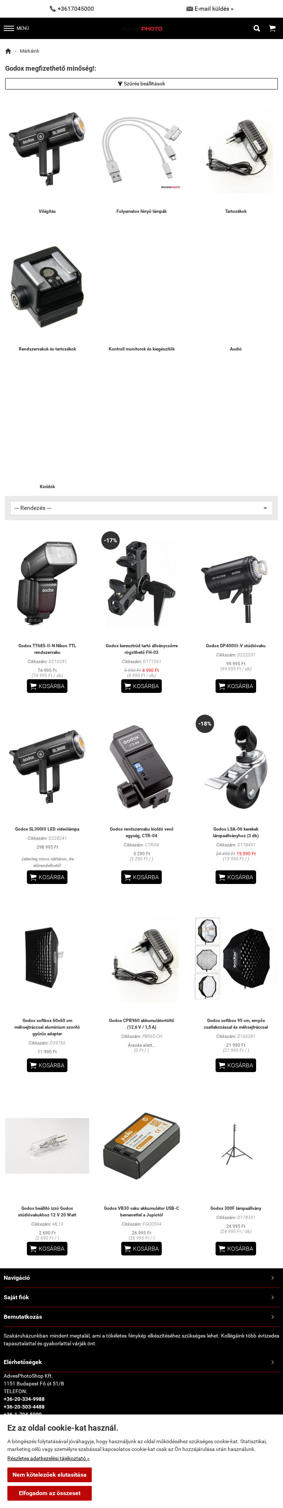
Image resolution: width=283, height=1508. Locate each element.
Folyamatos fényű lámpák (141, 211)
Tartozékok (236, 211)
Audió (236, 349)
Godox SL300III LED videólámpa (47, 829)
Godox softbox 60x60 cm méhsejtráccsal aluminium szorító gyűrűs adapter (47, 1027)
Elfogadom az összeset (49, 1493)
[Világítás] (47, 149)
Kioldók (47, 486)
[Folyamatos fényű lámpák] (141, 149)
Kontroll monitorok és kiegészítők (142, 349)
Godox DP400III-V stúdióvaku (236, 645)
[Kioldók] (47, 424)
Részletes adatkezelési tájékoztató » (48, 1458)
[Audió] (236, 286)
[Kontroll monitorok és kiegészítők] (141, 286)
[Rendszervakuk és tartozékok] (47, 286)
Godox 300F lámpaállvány (235, 1208)
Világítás (47, 211)
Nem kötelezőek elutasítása (50, 1474)
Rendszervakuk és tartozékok (47, 349)
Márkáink (29, 51)
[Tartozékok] (236, 149)
